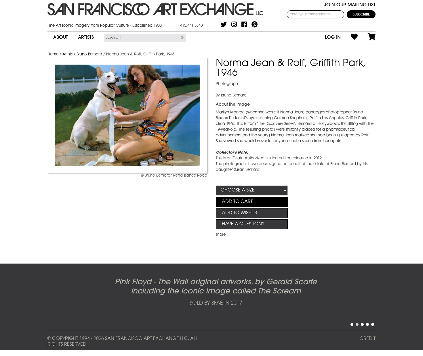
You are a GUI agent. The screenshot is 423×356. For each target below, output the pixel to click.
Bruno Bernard (89, 54)
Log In (333, 37)
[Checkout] (367, 37)
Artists (86, 37)
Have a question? (243, 224)
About (60, 37)
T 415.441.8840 (190, 26)
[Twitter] (223, 24)
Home (52, 54)
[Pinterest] (254, 24)
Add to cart (237, 202)
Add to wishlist (240, 213)
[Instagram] (234, 24)
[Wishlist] (349, 37)
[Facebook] (244, 24)
